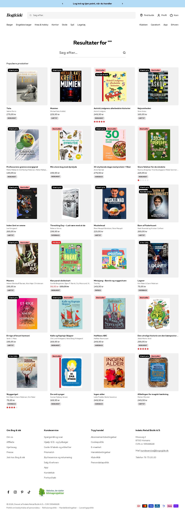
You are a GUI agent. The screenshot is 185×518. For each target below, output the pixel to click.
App (165, 24)
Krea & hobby (41, 24)
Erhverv (174, 24)
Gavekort (155, 24)
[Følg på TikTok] (29, 492)
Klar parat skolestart (60, 280)
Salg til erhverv (51, 462)
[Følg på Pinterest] (22, 492)
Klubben (143, 24)
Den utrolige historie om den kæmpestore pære (158, 335)
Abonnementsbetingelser (103, 437)
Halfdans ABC (100, 335)
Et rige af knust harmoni (18, 335)
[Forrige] (62, 3)
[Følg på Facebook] (8, 492)
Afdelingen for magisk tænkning (153, 394)
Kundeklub (49, 472)
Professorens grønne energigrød (22, 167)
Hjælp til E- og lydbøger (56, 442)
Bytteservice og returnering (58, 457)
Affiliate (10, 442)
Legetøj (81, 24)
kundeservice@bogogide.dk (154, 450)
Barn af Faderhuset (147, 225)
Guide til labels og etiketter (57, 447)
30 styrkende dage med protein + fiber (112, 167)
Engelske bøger (23, 24)
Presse (10, 452)
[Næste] (122, 3)
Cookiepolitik (97, 442)
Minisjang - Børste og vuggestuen (110, 280)
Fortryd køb (50, 477)
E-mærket (96, 447)
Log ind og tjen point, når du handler (92, 3)
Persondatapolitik (100, 462)
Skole (64, 24)
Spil (72, 24)
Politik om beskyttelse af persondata (23, 508)
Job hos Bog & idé (16, 457)
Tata (9, 108)
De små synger (57, 394)
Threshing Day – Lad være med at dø (67, 225)
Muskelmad (99, 225)
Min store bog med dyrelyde (63, 167)
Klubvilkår (95, 457)
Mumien (54, 108)
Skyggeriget (12, 394)
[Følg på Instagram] (15, 492)
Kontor (55, 24)
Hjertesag (12, 447)
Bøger (10, 24)
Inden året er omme (16, 225)
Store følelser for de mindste (151, 167)
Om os (10, 437)
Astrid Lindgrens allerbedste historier (112, 108)
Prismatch (49, 452)
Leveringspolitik (86, 508)
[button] (99, 121)
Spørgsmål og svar (53, 437)
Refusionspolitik (49, 508)
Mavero (10, 280)
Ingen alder (99, 394)
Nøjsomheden (144, 108)
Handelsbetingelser (100, 452)
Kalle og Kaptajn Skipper (61, 335)
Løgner (141, 280)
